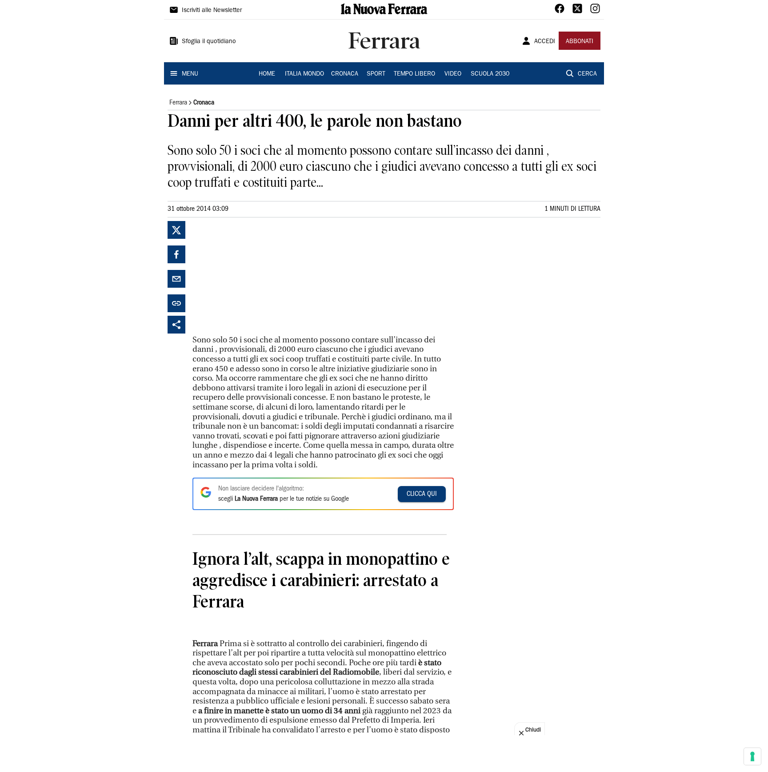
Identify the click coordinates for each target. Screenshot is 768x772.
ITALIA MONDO (304, 74)
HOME (267, 74)
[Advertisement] (259, 276)
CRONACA (344, 74)
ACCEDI (544, 42)
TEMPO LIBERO (414, 74)
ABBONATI (579, 42)
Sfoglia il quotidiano (209, 42)
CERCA (587, 74)
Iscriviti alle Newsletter (212, 11)
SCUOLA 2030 (490, 74)
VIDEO (452, 74)
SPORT (376, 74)
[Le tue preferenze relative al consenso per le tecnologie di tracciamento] (752, 756)
